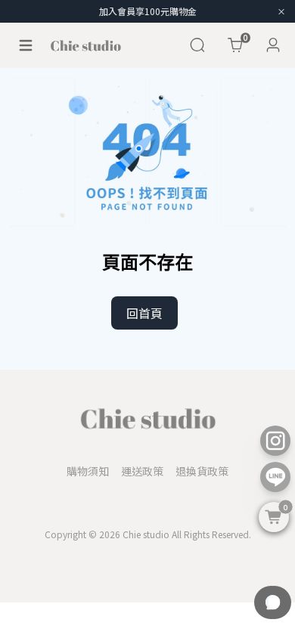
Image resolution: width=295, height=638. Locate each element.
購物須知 (88, 470)
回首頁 (144, 313)
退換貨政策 (201, 470)
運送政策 (142, 470)
